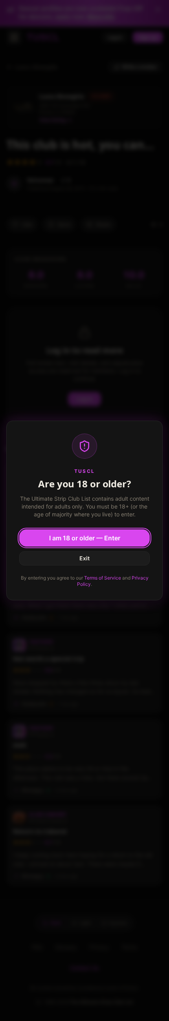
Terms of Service (102, 578)
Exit (84, 558)
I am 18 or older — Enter (84, 538)
